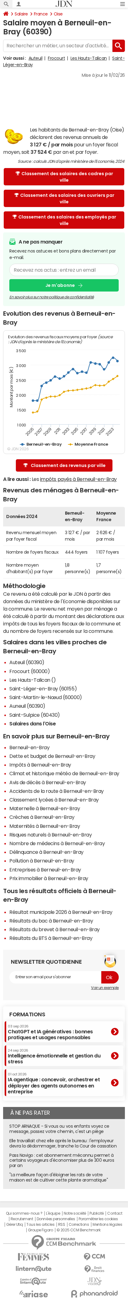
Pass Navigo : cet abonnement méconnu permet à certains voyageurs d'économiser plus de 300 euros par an (61, 1160)
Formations (27, 1014)
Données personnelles (56, 1219)
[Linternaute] (33, 1269)
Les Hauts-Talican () (32, 679)
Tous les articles (40, 1224)
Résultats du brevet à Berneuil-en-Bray (54, 929)
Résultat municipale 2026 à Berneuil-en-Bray (60, 912)
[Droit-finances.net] (94, 1269)
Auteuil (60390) (26, 662)
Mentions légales (107, 1224)
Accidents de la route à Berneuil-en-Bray (56, 791)
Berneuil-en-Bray (29, 747)
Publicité (96, 1213)
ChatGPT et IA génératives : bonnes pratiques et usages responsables (50, 1032)
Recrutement (22, 1219)
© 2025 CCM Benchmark (78, 1230)
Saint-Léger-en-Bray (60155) (43, 688)
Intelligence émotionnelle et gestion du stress (54, 1056)
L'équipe (53, 1213)
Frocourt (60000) (29, 671)
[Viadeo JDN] (94, 1281)
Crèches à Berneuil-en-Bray (42, 817)
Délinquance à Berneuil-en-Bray (46, 851)
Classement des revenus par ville (68, 465)
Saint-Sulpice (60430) (34, 714)
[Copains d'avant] (33, 1281)
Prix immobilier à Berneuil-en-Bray (48, 878)
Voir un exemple (105, 988)
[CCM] (94, 1257)
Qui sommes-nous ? (24, 1213)
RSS (61, 1224)
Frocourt (56, 58)
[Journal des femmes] (33, 1257)
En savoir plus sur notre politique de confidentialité (51, 297)
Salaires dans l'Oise (32, 723)
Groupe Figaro (40, 1230)
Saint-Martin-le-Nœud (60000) (45, 697)
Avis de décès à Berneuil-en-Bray (47, 782)
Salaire (21, 14)
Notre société (75, 1213)
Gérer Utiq (14, 1224)
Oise (58, 14)
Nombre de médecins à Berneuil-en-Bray (57, 843)
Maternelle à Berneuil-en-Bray (44, 808)
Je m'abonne (60, 285)
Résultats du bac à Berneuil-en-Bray (51, 920)
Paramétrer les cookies (98, 1219)
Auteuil (36, 58)
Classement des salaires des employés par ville (67, 220)
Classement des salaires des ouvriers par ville (67, 198)
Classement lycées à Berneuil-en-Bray (54, 799)
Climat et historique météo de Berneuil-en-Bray (64, 773)
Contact (114, 1213)
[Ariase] (33, 1293)
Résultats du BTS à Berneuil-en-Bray (50, 938)
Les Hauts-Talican (89, 58)
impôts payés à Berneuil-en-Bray (78, 479)
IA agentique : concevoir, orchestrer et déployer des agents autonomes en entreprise (54, 1083)
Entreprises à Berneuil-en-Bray (45, 869)
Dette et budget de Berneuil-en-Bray (52, 756)
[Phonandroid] (94, 1294)
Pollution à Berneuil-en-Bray (41, 860)
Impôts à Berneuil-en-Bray (40, 764)
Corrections (79, 1224)
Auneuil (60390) (27, 705)
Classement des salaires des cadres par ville (67, 176)
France (41, 14)
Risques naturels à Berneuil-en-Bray (50, 834)
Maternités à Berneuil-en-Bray (44, 825)
